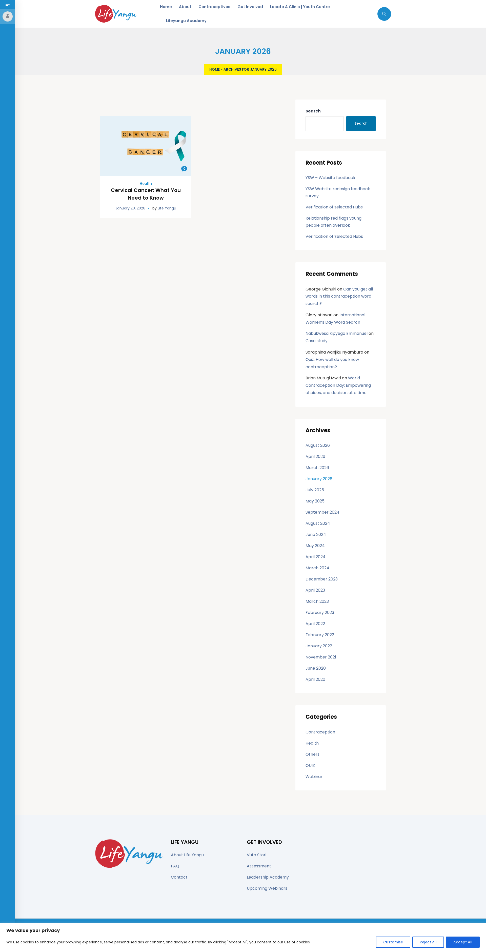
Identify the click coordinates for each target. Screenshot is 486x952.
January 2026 (319, 479)
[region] (243, 937)
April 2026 (315, 456)
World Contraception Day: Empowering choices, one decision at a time (338, 385)
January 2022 (319, 646)
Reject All (428, 942)
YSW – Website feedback (330, 178)
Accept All (462, 942)
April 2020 (315, 679)
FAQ (175, 866)
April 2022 (315, 624)
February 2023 (320, 612)
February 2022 (320, 635)
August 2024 (318, 523)
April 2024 (316, 557)
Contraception (320, 732)
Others (312, 754)
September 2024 (322, 512)
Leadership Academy (268, 877)
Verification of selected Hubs (334, 207)
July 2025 (315, 490)
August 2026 (318, 445)
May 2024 (315, 546)
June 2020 (316, 668)
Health (146, 183)
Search (313, 111)
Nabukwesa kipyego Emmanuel (337, 333)
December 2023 (322, 579)
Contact (179, 877)
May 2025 (315, 501)
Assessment (259, 866)
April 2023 (315, 590)
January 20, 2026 (130, 208)
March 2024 (317, 568)
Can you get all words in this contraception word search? (339, 296)
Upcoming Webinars (267, 888)
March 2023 (317, 601)
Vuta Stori (256, 855)
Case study (317, 341)
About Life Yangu (187, 855)
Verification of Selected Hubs (334, 236)
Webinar (314, 777)
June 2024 (316, 534)
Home (214, 69)
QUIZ (310, 765)
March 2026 (317, 468)
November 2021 (321, 657)
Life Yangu (167, 208)
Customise (393, 942)
